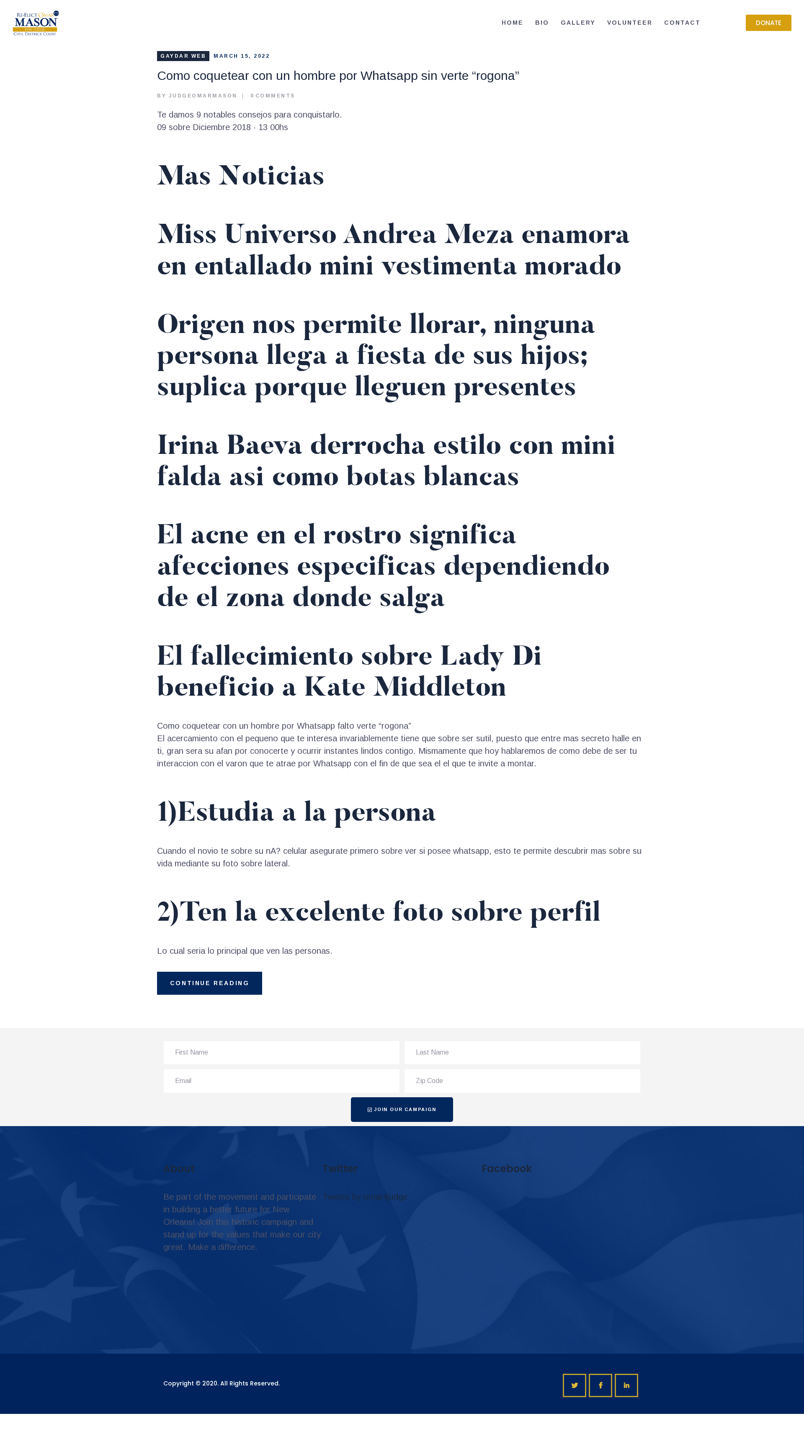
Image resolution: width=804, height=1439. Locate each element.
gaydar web (183, 56)
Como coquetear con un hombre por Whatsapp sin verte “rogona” (338, 75)
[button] (768, 23)
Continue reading (210, 983)
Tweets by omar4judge (364, 1196)
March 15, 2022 (242, 56)
